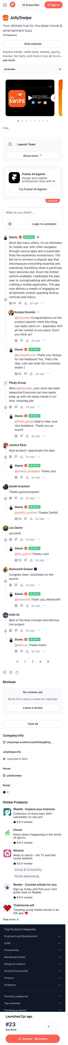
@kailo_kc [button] (21, 645)
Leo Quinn (16, 527)
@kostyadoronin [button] (25, 355)
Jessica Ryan (18, 445)
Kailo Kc (14, 614)
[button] (5, 238)
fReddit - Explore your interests (34, 809)
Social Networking (27, 876)
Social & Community (28, 869)
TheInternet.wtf (23, 905)
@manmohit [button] (22, 599)
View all (33, 723)
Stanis (13, 237)
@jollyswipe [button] (22, 317)
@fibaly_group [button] (24, 421)
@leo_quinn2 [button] (23, 554)
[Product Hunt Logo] (12, 5)
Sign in (55, 5)
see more (9, 60)
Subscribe (32, 5)
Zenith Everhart (19, 486)
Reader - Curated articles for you (35, 884)
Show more (30, 156)
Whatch (18, 850)
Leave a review (33, 707)
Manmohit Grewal (21, 569)
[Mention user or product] (10, 224)
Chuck (17, 830)
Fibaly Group (17, 382)
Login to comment (44, 224)
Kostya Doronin (25, 312)
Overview (9, 69)
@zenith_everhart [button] (26, 512)
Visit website (32, 44)
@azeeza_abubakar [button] (27, 471)
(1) (14, 303)
